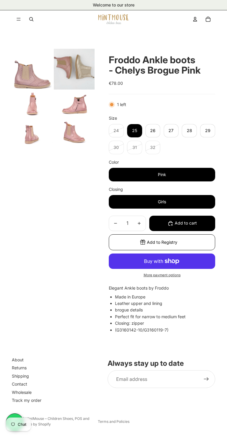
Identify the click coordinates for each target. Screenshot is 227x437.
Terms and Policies (113, 421)
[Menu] (18, 19)
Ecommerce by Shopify (31, 424)
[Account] (195, 19)
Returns (19, 367)
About (18, 359)
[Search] (31, 19)
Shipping (20, 375)
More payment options (162, 275)
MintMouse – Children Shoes (49, 418)
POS (78, 418)
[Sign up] (206, 379)
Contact (19, 383)
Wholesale (22, 391)
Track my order (26, 400)
